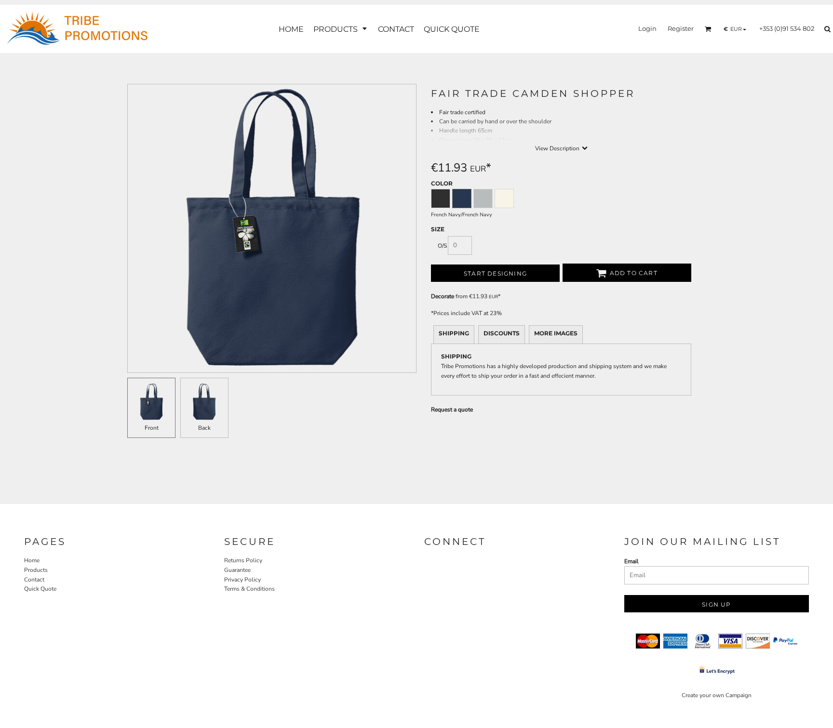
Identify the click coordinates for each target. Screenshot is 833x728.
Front (152, 428)
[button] (341, 29)
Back (204, 428)
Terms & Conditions (249, 589)
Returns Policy (243, 560)
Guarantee (237, 570)
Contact (34, 579)
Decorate (442, 296)
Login (647, 28)
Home (32, 560)
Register (681, 28)
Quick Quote (40, 589)
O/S (442, 246)
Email (631, 561)
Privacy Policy (242, 579)
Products (36, 570)
